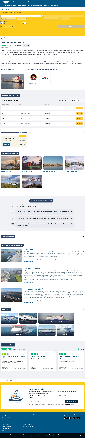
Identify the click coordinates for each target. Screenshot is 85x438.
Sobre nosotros (27, 422)
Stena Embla (9, 321)
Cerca (81, 435)
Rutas (14, 5)
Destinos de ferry (6, 418)
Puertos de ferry (6, 424)
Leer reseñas (26, 45)
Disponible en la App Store (67, 418)
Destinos (24, 5)
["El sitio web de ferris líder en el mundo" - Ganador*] (6, 2)
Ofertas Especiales (37, 5)
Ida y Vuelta (4, 12)
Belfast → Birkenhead (24, 108)
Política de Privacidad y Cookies (55, 434)
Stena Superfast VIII (56, 321)
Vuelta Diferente (17, 12)
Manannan (28, 321)
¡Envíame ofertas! (72, 401)
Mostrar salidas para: (64, 100)
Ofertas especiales (7, 428)
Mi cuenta (25, 418)
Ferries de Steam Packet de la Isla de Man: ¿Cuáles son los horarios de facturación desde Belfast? (42, 218)
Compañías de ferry (7, 420)
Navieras (9, 5)
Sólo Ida (10, 12)
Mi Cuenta (50, 5)
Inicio (5, 5)
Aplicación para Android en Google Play (76, 418)
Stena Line (47, 108)
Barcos (45, 5)
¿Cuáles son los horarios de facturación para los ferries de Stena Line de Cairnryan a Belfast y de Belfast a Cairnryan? (42, 224)
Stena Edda (47, 334)
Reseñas (30, 5)
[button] (56, 5)
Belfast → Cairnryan (24, 113)
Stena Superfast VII (65, 333)
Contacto (25, 420)
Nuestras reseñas (6, 426)
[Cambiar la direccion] (42, 16)
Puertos (19, 5)
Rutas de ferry (5, 422)
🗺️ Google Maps (28, 261)
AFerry (4, 415)
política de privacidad (69, 404)
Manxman (18, 334)
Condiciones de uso (28, 424)
